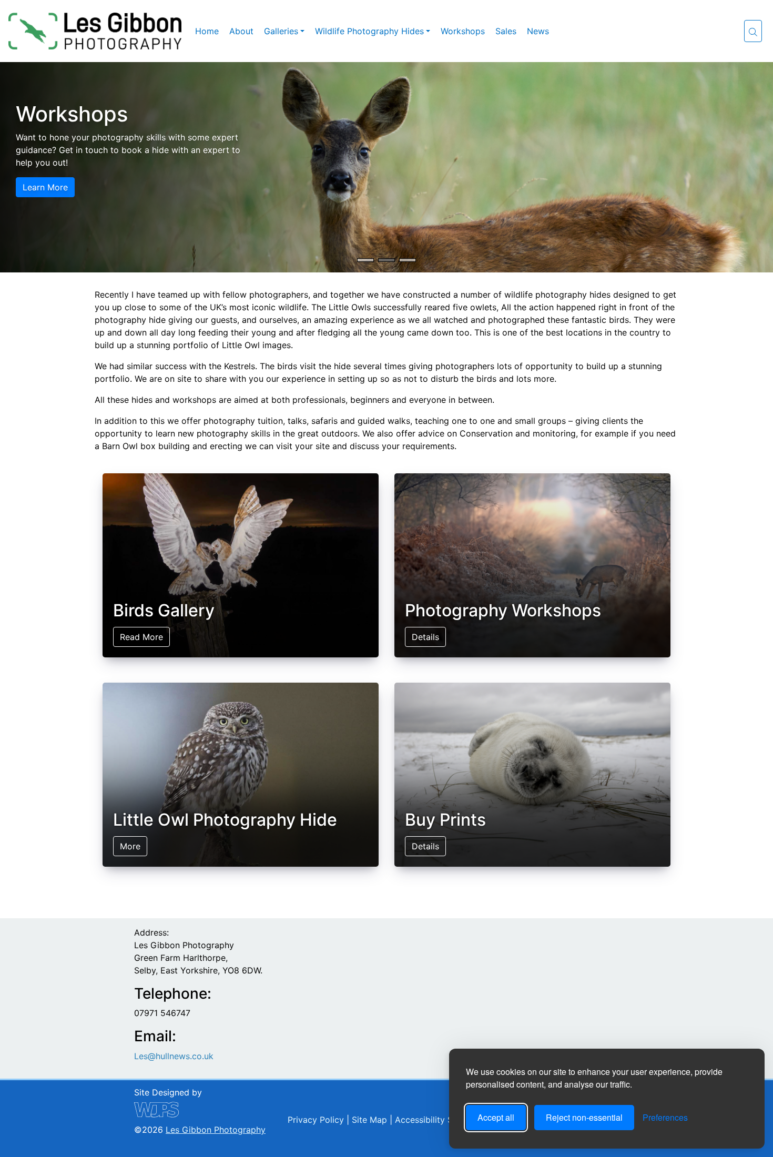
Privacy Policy (314, 1119)
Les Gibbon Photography (216, 1129)
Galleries (281, 31)
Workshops (463, 31)
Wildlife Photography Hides (369, 31)
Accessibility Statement (440, 1119)
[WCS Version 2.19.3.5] (200, 1110)
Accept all (495, 1117)
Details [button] (36, 200)
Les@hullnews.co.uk (173, 1056)
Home (207, 31)
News (538, 31)
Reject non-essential (584, 1117)
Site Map (368, 1119)
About (241, 31)
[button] (753, 31)
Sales (505, 31)
